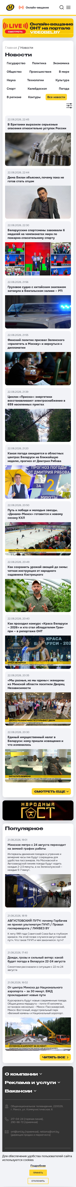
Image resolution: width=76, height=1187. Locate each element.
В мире (64, 72)
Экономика (61, 63)
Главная (11, 48)
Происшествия (40, 72)
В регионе (14, 97)
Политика (39, 63)
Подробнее (38, 1166)
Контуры (34, 97)
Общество (14, 72)
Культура (62, 80)
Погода (64, 88)
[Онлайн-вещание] (38, 28)
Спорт (11, 88)
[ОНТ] (10, 7)
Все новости (56, 97)
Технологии (35, 80)
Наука (11, 80)
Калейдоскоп (37, 88)
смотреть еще (49, 791)
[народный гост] (38, 810)
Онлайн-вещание (37, 7)
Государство (16, 63)
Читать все (53, 1057)
